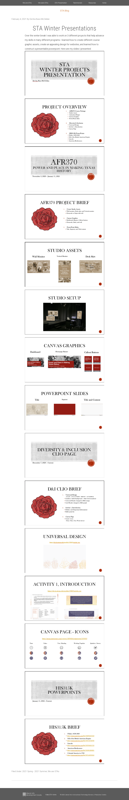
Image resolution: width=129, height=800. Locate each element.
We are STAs (53, 771)
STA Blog (64, 10)
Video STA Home (50, 795)
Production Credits (100, 795)
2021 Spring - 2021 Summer (34, 771)
